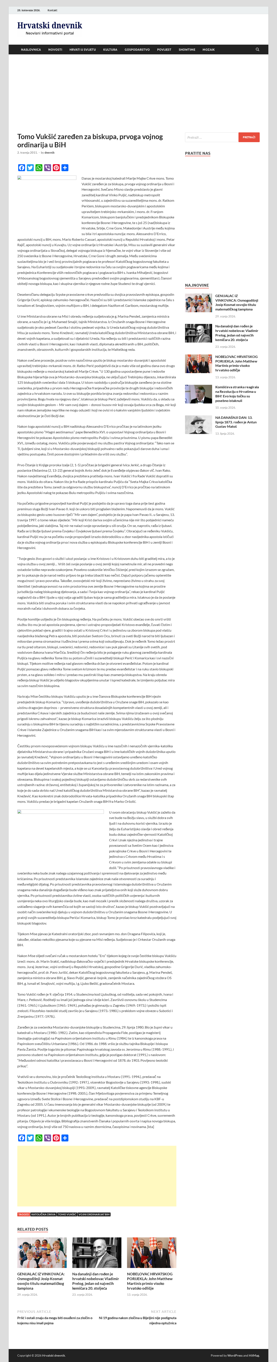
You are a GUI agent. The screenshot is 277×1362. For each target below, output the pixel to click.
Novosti (55, 49)
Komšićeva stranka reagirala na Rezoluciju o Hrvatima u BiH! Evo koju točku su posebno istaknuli (237, 393)
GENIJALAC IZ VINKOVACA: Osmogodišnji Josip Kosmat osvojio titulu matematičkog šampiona (41, 1281)
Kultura (110, 49)
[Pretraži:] (222, 137)
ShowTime (187, 49)
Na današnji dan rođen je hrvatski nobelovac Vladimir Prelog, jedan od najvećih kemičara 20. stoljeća (95, 1281)
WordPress (235, 1355)
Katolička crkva (43, 1214)
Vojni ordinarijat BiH (94, 1214)
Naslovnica (31, 49)
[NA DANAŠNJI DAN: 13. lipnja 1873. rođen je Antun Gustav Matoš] (198, 418)
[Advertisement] (138, 93)
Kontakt (52, 10)
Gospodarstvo (137, 49)
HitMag (254, 1355)
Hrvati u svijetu (82, 49)
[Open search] (257, 50)
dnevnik (50, 152)
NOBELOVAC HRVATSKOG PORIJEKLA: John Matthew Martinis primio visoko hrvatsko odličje (149, 1281)
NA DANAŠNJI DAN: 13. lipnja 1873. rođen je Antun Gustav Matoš (236, 422)
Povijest (164, 49)
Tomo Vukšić (67, 1214)
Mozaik (209, 49)
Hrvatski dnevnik (53, 1355)
